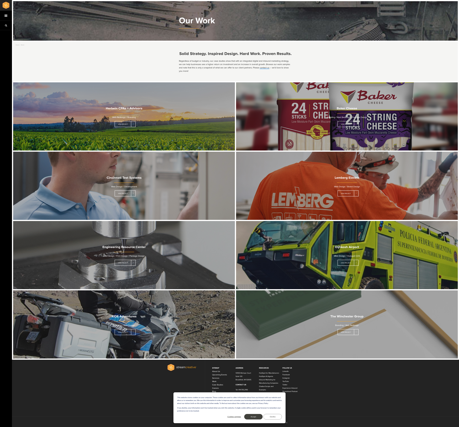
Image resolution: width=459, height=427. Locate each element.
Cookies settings (234, 417)
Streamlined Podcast (290, 391)
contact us (264, 67)
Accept (253, 417)
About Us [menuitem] (216, 371)
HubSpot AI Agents (266, 376)
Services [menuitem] (215, 378)
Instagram (286, 378)
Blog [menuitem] (214, 391)
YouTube (285, 381)
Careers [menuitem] (215, 388)
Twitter (284, 385)
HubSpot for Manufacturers (269, 373)
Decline (273, 417)
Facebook (286, 375)
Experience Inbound (289, 388)
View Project (123, 124)
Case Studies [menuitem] (217, 385)
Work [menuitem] (214, 381)
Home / (18, 45)
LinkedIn (285, 371)
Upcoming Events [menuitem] (219, 375)
